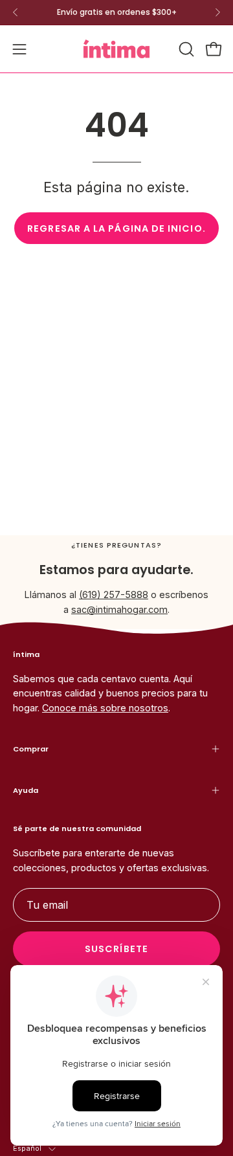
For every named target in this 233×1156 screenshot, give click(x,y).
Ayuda (25, 790)
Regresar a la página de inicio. (116, 228)
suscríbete (116, 948)
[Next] (217, 12)
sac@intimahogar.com (119, 609)
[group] (116, 12)
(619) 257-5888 (113, 594)
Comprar (31, 749)
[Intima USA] (116, 49)
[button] (185, 49)
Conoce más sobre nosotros (105, 707)
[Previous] (15, 12)
